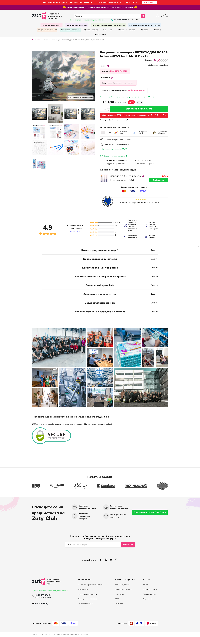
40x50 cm (115, 71)
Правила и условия (122, 585)
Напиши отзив (75, 231)
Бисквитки (119, 604)
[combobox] (107, 16)
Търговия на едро (149, 594)
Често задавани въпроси (87, 594)
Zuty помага (147, 599)
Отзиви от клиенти (150, 589)
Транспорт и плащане (123, 589)
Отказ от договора (85, 604)
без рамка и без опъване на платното (118, 83)
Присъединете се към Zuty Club (149, 512)
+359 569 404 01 (43, 595)
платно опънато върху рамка (123, 90)
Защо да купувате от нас (87, 599)
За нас (145, 585)
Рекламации (119, 594)
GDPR (117, 599)
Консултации (83, 589)
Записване (128, 544)
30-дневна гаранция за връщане (90, 585)
